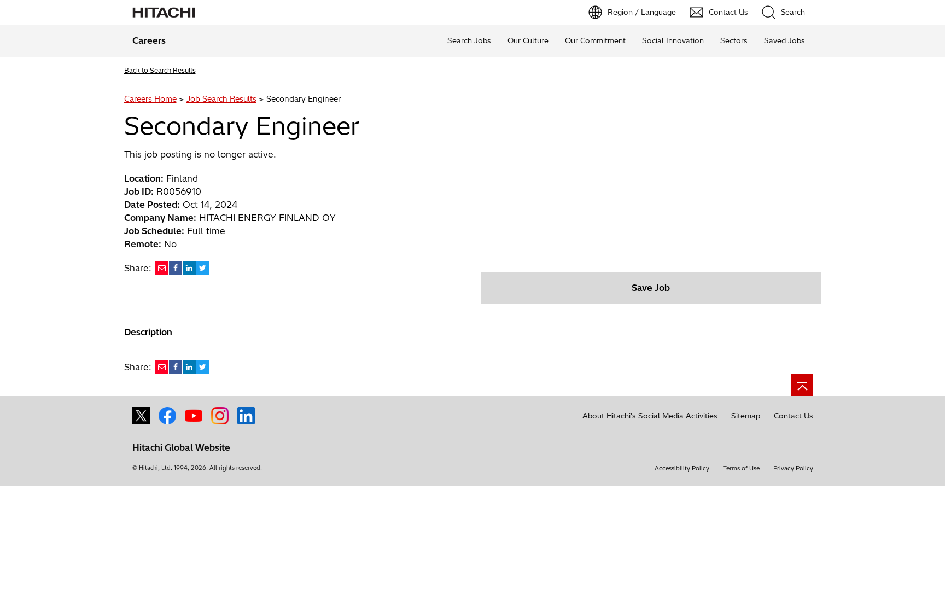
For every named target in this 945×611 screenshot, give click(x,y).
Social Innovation (673, 40)
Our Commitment (595, 40)
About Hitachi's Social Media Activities (650, 415)
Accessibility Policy (682, 468)
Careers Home (150, 99)
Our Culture (528, 40)
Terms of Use (741, 468)
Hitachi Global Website (181, 447)
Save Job (651, 287)
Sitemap (745, 415)
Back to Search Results (160, 70)
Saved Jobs (784, 40)
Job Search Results (221, 99)
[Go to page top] (802, 385)
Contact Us (793, 415)
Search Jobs (469, 40)
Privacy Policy (793, 468)
